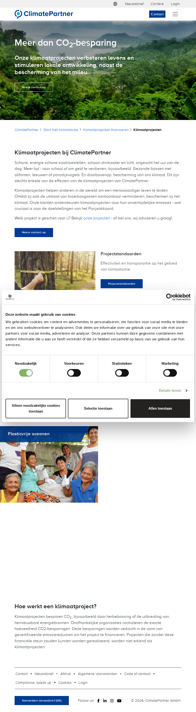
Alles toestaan (160, 408)
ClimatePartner (26, 129)
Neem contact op (34, 87)
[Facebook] (98, 700)
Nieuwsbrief (134, 3)
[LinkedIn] (105, 700)
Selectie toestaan (98, 408)
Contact (157, 14)
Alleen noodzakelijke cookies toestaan (36, 408)
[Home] (46, 14)
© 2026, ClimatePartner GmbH (155, 700)
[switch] (74, 373)
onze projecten (96, 218)
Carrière (157, 3)
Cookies (64, 682)
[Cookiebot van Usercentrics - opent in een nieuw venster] (170, 297)
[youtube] (119, 700)
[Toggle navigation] (175, 14)
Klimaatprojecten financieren (106, 129)
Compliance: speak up (33, 682)
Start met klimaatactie (61, 129)
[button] (115, 3)
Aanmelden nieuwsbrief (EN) (41, 700)
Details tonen (170, 390)
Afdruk (65, 673)
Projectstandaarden (122, 284)
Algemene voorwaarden (97, 673)
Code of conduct (137, 673)
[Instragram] (112, 700)
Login (175, 3)
